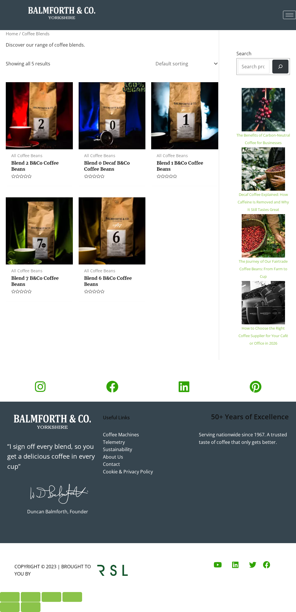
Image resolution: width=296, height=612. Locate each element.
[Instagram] (40, 386)
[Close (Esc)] (72, 597)
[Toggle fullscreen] (30, 597)
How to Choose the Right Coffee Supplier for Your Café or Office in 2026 (263, 336)
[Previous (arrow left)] (10, 607)
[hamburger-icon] (289, 15)
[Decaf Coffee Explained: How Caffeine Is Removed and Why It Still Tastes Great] (263, 169)
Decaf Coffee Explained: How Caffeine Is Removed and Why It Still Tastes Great (263, 202)
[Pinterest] (256, 386)
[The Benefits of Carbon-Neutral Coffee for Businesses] (263, 109)
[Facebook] (112, 386)
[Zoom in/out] (10, 597)
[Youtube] (217, 565)
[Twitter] (252, 565)
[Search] (280, 66)
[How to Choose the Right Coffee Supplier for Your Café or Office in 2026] (263, 302)
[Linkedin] (184, 386)
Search (243, 53)
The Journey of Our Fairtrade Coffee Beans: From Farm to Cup (263, 269)
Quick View (39, 143)
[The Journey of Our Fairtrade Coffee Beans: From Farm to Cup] (263, 236)
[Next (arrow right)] (30, 607)
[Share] (51, 597)
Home (12, 33)
